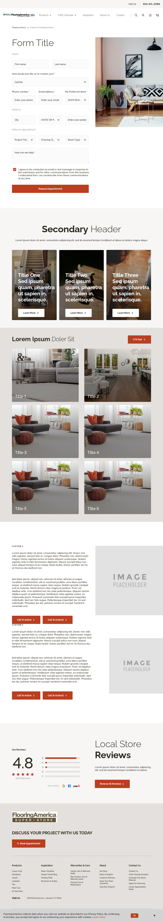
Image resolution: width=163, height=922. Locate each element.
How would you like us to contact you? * (34, 73)
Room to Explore (106, 874)
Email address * (47, 91)
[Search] (143, 15)
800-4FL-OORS (151, 4)
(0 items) (157, 15)
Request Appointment (50, 188)
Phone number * (21, 91)
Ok (134, 916)
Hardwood (16, 874)
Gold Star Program (107, 887)
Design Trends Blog (49, 874)
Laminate (16, 881)
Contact (120, 15)
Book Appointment (30, 843)
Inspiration (88, 15)
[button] (136, 15)
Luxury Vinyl (17, 871)
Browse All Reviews (111, 783)
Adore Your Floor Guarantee (106, 882)
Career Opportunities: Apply (137, 888)
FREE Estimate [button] (65, 15)
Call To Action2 (56, 619)
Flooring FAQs (46, 878)
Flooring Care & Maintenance (76, 883)
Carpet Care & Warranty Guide (80, 872)
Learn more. (99, 917)
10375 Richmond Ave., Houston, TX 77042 (44, 898)
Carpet (15, 878)
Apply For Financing (137, 883)
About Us (105, 15)
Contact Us (133, 871)
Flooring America (19, 27)
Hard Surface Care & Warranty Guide (78, 878)
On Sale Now (17, 891)
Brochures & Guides (49, 881)
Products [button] (44, 15)
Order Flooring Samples (138, 874)
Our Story (103, 871)
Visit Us (132, 4)
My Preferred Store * (76, 91)
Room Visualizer (47, 871)
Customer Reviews (107, 878)
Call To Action (24, 619)
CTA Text (137, 339)
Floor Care (16, 888)
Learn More (29, 313)
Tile (13, 884)
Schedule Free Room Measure (137, 879)
